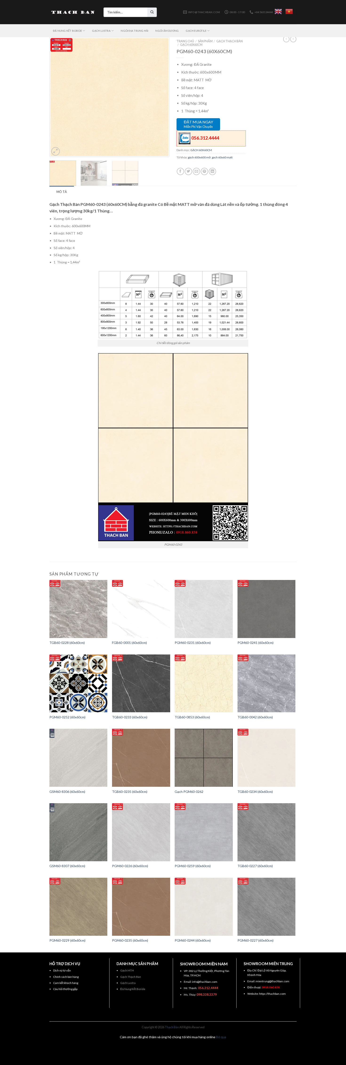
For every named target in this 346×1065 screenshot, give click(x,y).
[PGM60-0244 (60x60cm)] (204, 907)
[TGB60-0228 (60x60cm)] (78, 609)
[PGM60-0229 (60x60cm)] (78, 907)
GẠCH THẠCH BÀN (229, 41)
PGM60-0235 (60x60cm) (130, 940)
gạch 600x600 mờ (199, 157)
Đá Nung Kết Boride (132, 989)
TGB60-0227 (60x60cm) (255, 866)
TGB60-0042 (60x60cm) (255, 717)
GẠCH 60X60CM (191, 45)
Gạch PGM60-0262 (189, 792)
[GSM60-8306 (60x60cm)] (78, 758)
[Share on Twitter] (188, 171)
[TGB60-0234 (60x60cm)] (266, 758)
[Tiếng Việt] (289, 11)
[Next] (160, 97)
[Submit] (152, 12)
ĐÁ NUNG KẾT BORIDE (67, 30)
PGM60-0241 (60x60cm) (255, 643)
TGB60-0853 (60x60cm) (192, 717)
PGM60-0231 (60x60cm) (193, 643)
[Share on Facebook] (180, 171)
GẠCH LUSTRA (101, 30)
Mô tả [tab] (61, 192)
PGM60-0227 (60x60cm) (255, 940)
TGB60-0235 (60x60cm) (129, 792)
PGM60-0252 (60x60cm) (67, 717)
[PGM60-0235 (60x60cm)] (141, 907)
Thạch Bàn (172, 1027)
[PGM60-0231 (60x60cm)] (204, 609)
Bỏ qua (221, 1037)
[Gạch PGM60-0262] (204, 758)
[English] (278, 11)
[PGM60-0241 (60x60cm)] (266, 609)
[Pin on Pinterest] (204, 171)
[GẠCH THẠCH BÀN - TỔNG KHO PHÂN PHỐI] (73, 12)
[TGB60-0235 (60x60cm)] (141, 758)
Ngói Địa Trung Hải (134, 30)
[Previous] (58, 97)
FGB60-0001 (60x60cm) (129, 643)
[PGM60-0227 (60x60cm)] (266, 907)
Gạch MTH (127, 970)
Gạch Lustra (128, 983)
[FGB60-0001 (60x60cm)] (141, 609)
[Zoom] (55, 151)
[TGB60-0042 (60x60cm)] (266, 683)
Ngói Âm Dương (167, 30)
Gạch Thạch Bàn (130, 977)
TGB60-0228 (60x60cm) (67, 643)
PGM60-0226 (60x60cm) (130, 866)
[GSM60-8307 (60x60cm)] (78, 832)
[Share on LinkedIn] (212, 171)
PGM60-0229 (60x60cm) (67, 940)
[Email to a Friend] (196, 171)
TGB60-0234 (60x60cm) (255, 792)
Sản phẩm (205, 41)
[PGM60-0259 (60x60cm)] (204, 832)
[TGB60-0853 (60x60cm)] (204, 683)
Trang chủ (185, 41)
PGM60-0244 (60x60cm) (193, 940)
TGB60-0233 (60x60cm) (129, 717)
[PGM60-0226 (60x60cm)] (141, 832)
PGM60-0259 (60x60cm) (193, 866)
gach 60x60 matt (222, 157)
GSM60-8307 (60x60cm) (67, 866)
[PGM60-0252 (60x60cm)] (78, 683)
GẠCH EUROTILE (196, 30)
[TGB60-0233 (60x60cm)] (141, 683)
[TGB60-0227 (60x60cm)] (266, 832)
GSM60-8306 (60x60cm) (67, 792)
